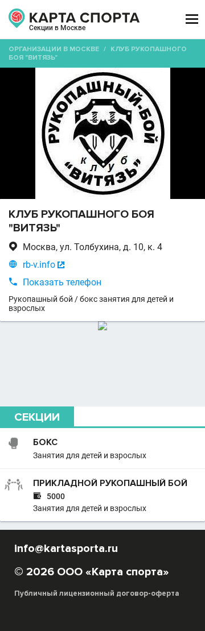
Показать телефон (62, 282)
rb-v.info (39, 264)
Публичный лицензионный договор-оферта (96, 593)
